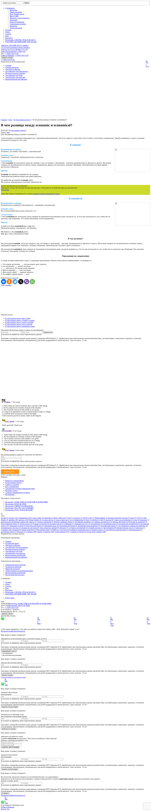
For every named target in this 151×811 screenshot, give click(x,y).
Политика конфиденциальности (13, 631)
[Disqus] (75, 368)
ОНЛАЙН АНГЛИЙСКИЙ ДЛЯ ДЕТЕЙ (20, 42)
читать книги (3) (26, 524)
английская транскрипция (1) (117, 530)
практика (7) (144, 520)
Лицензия (13, 20)
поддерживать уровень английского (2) (133, 526)
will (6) (85, 518)
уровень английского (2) (103, 522)
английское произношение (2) (89, 526)
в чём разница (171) (62, 532)
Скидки (8, 34)
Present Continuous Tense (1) (64, 522)
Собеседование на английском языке (19, 571)
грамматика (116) (25, 518)
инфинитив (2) (80, 520)
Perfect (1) (56, 530)
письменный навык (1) (109, 526)
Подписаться (9, 472)
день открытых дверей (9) (49, 528)
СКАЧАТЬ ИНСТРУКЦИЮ (10, 747)
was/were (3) (77, 518)
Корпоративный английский (16, 79)
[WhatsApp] (32, 281)
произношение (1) (135, 530)
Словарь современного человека (17, 492)
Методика (13, 10)
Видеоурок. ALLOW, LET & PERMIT (19, 508)
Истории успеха (11, 491)
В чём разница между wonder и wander (19, 320)
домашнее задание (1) (18, 526)
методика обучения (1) (34, 526)
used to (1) (32, 522)
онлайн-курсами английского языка (46, 194)
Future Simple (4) (35, 520)
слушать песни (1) (48, 520)
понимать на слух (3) (82, 524)
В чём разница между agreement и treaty (20, 326)
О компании (10, 8)
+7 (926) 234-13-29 (11, 53)
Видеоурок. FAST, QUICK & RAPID (19, 510)
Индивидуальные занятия (15, 73)
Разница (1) (21, 532)
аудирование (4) (97, 524)
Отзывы (8, 30)
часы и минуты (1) (63, 520)
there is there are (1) (61, 518)
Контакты (9, 38)
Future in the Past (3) (29, 530)
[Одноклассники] (9, 281)
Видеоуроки (9, 494)
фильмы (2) (49, 518)
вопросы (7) (140, 528)
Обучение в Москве (12, 69)
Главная (8, 65)
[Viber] (26, 281)
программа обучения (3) (68, 526)
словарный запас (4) (51, 526)
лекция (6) (109, 520)
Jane (8, 132)
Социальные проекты (18, 24)
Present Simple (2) (101, 518)
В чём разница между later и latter (17, 318)
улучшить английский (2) (78, 528)
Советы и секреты (12, 485)
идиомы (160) (31, 532)
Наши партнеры (16, 12)
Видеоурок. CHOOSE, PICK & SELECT (20, 40)
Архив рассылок (16, 28)
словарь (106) (101, 532)
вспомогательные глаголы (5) (119, 518)
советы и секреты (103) (45, 532)
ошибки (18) (13, 520)
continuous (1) (69, 524)
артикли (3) (64, 528)
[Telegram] (15, 281)
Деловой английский (13, 567)
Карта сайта (9, 598)
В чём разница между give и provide (18, 324)
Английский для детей (13, 75)
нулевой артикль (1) (95, 528)
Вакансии (13, 26)
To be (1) (140, 518)
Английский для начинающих (16, 71)
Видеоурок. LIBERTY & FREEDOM (19, 506)
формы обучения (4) (120, 522)
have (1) (89, 520)
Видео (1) (82, 532)
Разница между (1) (99, 530)
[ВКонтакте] (3, 281)
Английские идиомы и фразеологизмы (20, 489)
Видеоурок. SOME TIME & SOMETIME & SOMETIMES (26, 502)
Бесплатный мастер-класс (15, 575)
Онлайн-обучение (12, 67)
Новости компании (17, 22)
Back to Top (5, 809)
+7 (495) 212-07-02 (8, 60)
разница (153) (23, 520)
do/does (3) (96, 520)
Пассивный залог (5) (44, 530)
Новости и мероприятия (14, 481)
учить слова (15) (38, 518)
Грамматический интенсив (15, 565)
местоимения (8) (110, 528)
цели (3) (136, 520)
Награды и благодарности (19, 18)
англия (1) (4, 518)
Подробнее (5, 190)
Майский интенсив (12, 569)
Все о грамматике (12, 487)
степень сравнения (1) (45, 522)
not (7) (70, 518)
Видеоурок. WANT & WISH (15, 504)
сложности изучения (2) (30, 528)
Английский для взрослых (15, 77)
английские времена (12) (84, 522)
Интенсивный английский (15, 555)
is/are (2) (133, 518)
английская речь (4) (110, 524)
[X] (20, 281)
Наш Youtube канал (17, 14)
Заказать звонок (7, 57)
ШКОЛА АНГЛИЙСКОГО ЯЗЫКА (15, 45)
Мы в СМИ (14, 16)
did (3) (102, 520)
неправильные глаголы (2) (11, 528)
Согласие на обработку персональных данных (13, 677)
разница (8, 285)
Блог (7, 36)
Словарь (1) (74, 532)
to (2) (72, 520)
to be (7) (91, 518)
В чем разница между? (17, 130)
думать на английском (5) (123, 520)
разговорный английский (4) (129, 524)
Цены (7, 32)
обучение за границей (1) (137, 522)
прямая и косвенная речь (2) (80, 530)
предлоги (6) (65, 530)
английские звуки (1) (9, 532)
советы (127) (13, 518)
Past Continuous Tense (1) (10, 524)
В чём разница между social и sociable (19, 322)
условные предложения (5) (11, 530)
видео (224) (91, 532)
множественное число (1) (126, 528)
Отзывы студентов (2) (41, 524)
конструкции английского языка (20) (15, 522)
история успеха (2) (57, 524)
